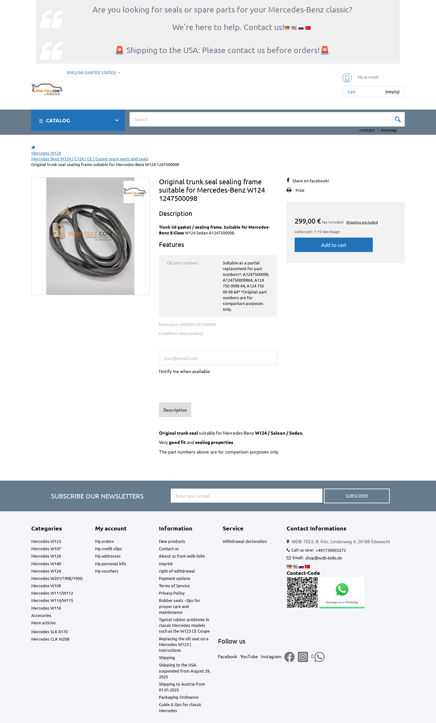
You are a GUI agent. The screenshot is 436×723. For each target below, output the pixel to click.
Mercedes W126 (46, 556)
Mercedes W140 (46, 563)
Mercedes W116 (46, 608)
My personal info (110, 563)
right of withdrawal (177, 571)
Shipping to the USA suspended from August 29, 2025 (184, 670)
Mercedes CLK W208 (50, 639)
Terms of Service (174, 585)
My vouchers (106, 571)
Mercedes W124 (46, 571)
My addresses (108, 556)
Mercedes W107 (46, 548)
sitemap (388, 130)
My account (111, 528)
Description (175, 410)
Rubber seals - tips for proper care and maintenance (179, 605)
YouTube (249, 656)
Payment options (175, 578)
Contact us (169, 548)
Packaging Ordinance (179, 697)
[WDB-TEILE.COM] (46, 88)
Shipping (167, 657)
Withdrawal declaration (245, 541)
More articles (43, 622)
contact (367, 130)
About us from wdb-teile (182, 556)
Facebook (227, 656)
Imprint (166, 563)
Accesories (41, 615)
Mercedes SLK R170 (49, 631)
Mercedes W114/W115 (52, 600)
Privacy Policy (171, 593)
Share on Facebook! (310, 180)
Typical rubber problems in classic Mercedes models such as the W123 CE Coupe (184, 625)
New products (172, 541)
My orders (104, 541)
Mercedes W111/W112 (52, 593)
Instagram (271, 656)
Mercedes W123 (46, 541)
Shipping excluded (362, 222)
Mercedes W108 (46, 585)
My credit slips (108, 548)
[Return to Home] (33, 147)
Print (300, 190)
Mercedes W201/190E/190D (57, 578)
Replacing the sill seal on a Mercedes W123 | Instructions (183, 644)
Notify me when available (184, 371)
